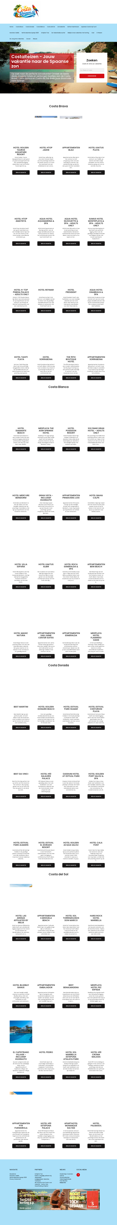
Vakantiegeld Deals (65, 1179)
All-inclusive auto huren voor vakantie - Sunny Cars (43, 1183)
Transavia (38, 1181)
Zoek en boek (92, 76)
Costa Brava (19, 27)
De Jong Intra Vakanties (17, 39)
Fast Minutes (63, 1181)
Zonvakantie (61, 27)
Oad (93, 33)
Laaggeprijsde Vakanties (42, 1179)
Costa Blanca (41, 27)
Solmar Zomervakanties (64, 1176)
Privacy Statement (15, 1179)
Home (11, 27)
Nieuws (35, 39)
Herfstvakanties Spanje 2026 (30, 33)
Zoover (28, 39)
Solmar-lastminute (73, 27)
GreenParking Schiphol (41, 1186)
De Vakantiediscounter (58, 33)
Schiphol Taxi (45, 33)
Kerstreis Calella (14, 33)
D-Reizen (99, 33)
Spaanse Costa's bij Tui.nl (88, 27)
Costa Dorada (30, 27)
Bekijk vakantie (21, 172)
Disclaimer (13, 1174)
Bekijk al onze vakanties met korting (78, 33)
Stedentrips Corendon (66, 1174)
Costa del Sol (51, 27)
